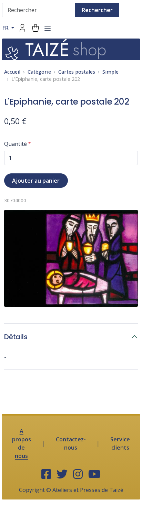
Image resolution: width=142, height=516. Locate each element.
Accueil (12, 71)
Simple (110, 71)
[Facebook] (46, 474)
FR (6, 28)
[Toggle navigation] (47, 28)
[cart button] (35, 28)
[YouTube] (94, 474)
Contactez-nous (71, 443)
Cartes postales (76, 71)
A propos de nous (21, 443)
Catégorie (39, 71)
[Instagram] (78, 474)
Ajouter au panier (36, 180)
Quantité (15, 144)
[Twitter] (62, 474)
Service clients (120, 443)
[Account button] (22, 28)
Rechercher (97, 10)
